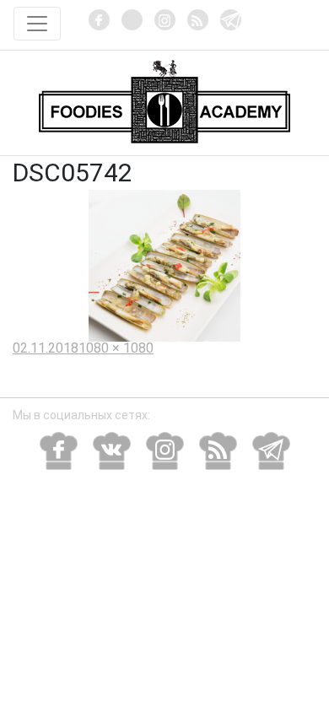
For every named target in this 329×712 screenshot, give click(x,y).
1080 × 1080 (116, 348)
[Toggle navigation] (37, 23)
